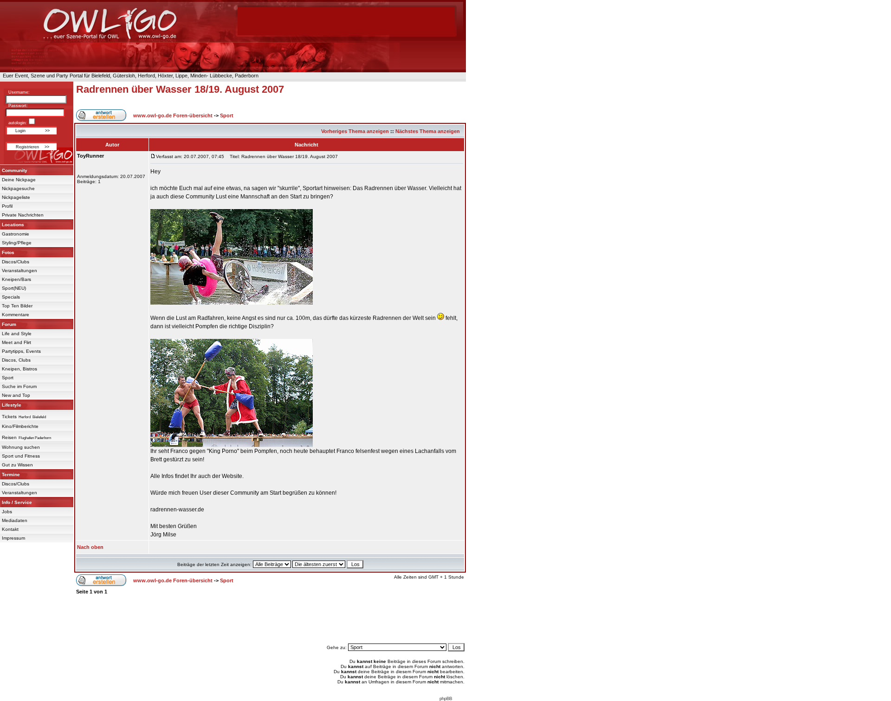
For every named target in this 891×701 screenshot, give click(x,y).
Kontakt (10, 529)
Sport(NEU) (14, 288)
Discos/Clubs (15, 261)
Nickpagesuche (18, 188)
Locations (13, 224)
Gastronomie (15, 233)
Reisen (9, 437)
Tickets (9, 416)
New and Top (16, 395)
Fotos (8, 252)
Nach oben (90, 547)
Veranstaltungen (19, 270)
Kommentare (15, 314)
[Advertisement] (270, 619)
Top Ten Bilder (17, 305)
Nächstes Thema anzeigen (427, 131)
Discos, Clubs (16, 360)
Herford (25, 417)
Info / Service (17, 502)
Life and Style (17, 333)
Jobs (7, 511)
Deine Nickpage (19, 179)
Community (14, 170)
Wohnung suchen (21, 447)
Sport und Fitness (21, 456)
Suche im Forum (19, 386)
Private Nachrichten (23, 214)
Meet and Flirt (16, 342)
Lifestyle (11, 405)
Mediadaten (14, 520)
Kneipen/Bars (16, 279)
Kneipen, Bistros (19, 368)
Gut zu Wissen (17, 464)
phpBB (445, 698)
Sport (7, 377)
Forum (9, 324)
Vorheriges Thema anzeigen (355, 131)
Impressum (13, 538)
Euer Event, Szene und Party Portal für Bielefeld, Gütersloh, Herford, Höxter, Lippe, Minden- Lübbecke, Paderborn (129, 75)
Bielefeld (39, 417)
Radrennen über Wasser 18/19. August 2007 (180, 89)
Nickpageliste (16, 197)
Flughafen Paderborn (35, 438)
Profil (7, 206)
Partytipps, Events (21, 351)
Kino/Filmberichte (20, 426)
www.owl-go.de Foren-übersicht (173, 115)
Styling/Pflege (17, 242)
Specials (11, 297)
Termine (11, 474)
